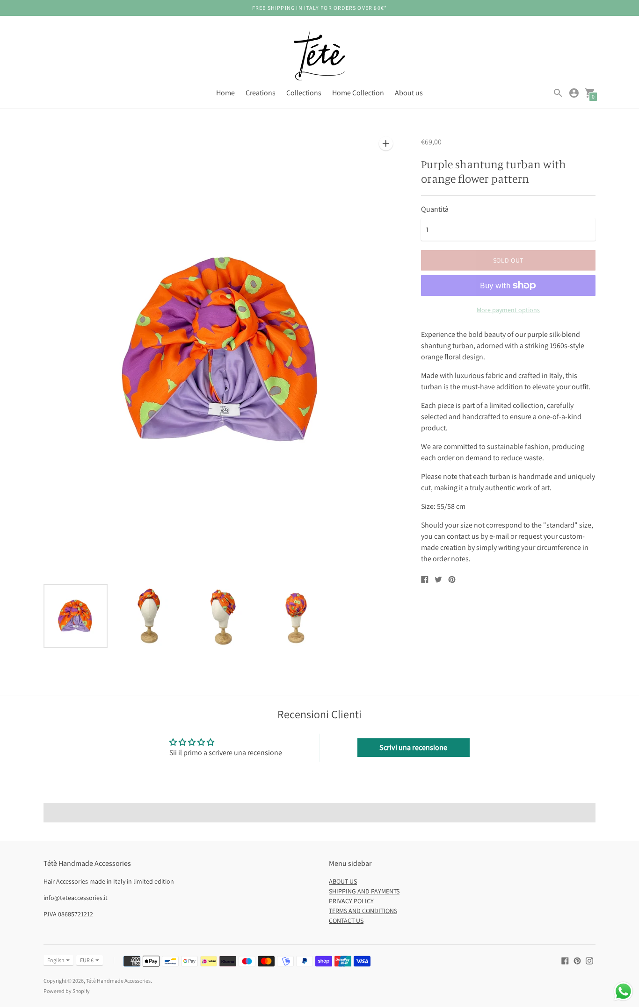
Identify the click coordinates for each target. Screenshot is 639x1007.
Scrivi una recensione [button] (413, 747)
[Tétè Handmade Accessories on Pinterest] (577, 960)
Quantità (435, 209)
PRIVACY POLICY (351, 901)
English (55, 960)
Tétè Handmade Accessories (118, 980)
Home (225, 93)
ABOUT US (343, 881)
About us (409, 93)
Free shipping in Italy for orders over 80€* (319, 7)
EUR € (87, 960)
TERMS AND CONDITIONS (363, 911)
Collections (303, 93)
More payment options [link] (508, 310)
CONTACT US (346, 920)
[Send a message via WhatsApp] (623, 991)
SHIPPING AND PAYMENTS (364, 891)
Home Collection (358, 93)
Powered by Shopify (67, 990)
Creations (261, 93)
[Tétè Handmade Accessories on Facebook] (565, 960)
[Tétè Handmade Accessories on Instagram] (589, 960)
